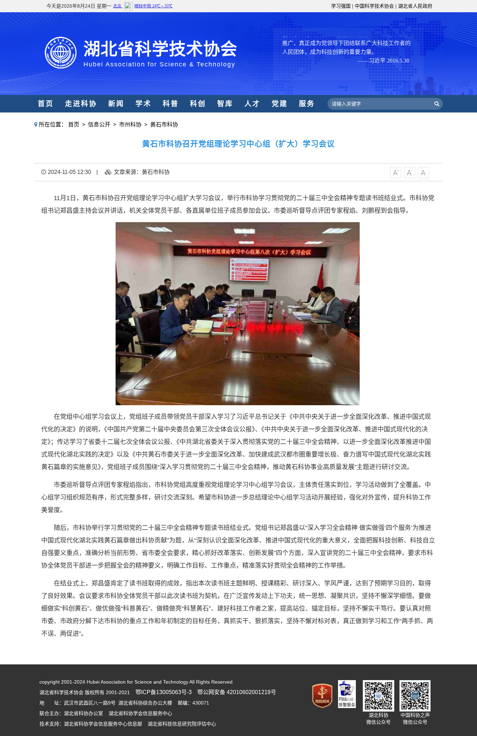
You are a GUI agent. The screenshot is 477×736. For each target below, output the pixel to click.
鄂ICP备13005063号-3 (163, 692)
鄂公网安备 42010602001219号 (236, 692)
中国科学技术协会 (374, 6)
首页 (46, 104)
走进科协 (81, 104)
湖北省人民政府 (415, 6)
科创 (198, 104)
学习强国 (341, 6)
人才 (252, 104)
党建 (280, 104)
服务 (307, 104)
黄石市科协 (164, 124)
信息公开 (99, 124)
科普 (171, 104)
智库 (225, 104)
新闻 (116, 104)
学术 (143, 104)
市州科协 (130, 124)
